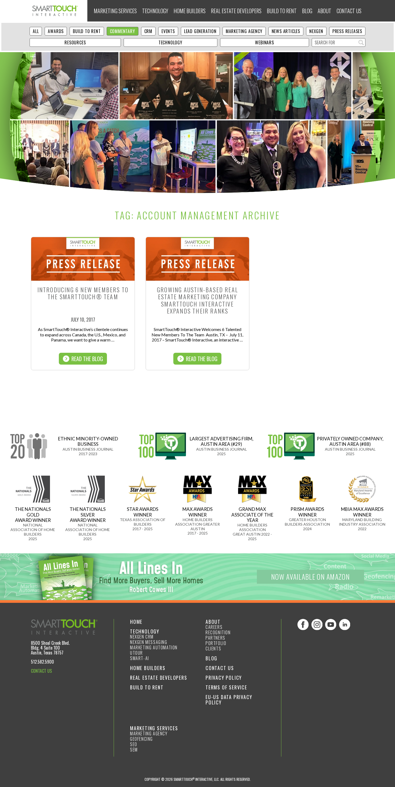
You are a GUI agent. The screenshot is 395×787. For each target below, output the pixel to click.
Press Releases (347, 31)
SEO (133, 744)
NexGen (316, 31)
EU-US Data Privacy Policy (229, 699)
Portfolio (216, 643)
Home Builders (190, 11)
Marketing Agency (244, 31)
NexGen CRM (142, 636)
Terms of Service (226, 687)
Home (136, 621)
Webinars (264, 42)
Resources (75, 42)
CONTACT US (41, 671)
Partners (215, 638)
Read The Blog (87, 359)
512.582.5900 (42, 661)
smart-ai (139, 658)
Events (168, 31)
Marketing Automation (154, 647)
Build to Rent (282, 11)
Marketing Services (115, 11)
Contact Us (349, 11)
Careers (214, 627)
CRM (148, 31)
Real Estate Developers (236, 11)
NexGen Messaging (148, 642)
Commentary (122, 31)
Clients (213, 648)
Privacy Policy (224, 677)
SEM (134, 749)
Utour (136, 653)
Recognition (218, 632)
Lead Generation (200, 31)
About (324, 11)
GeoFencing (141, 739)
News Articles (286, 31)
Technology (155, 11)
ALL (36, 31)
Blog (307, 11)
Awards (56, 31)
